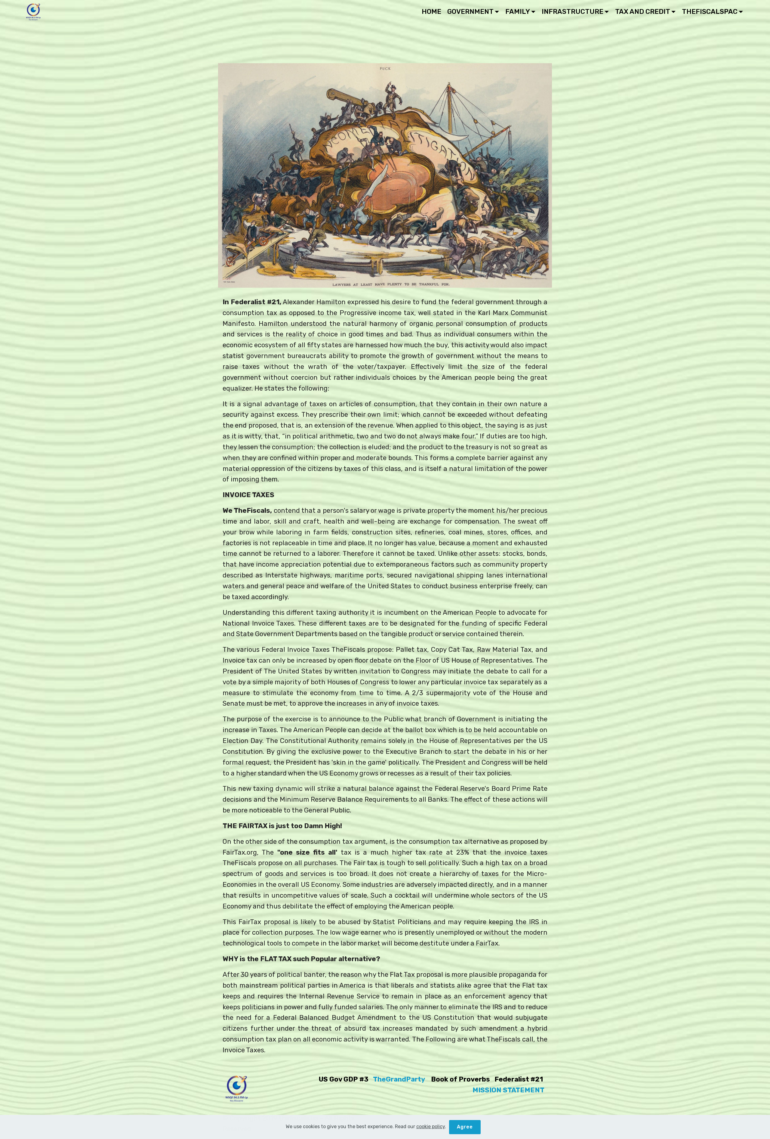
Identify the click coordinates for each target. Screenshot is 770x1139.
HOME (431, 12)
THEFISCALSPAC (710, 12)
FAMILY (517, 12)
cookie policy (430, 1126)
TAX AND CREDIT (642, 12)
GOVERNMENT (470, 12)
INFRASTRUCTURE (572, 12)
